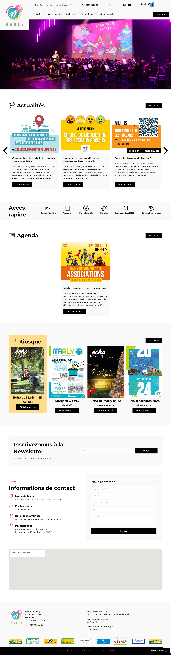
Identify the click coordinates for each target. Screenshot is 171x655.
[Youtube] (129, 5)
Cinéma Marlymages (151, 213)
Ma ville (38, 14)
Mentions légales (77, 650)
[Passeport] (67, 208)
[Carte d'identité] (48, 208)
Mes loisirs (70, 14)
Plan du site (91, 650)
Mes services (54, 14)
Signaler (104, 213)
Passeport (67, 213)
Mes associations (108, 14)
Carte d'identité (48, 213)
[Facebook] (124, 5)
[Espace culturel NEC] (125, 208)
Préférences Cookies (107, 650)
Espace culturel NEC (124, 213)
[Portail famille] (86, 208)
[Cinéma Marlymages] (151, 208)
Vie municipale (87, 14)
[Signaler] (104, 208)
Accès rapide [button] (157, 651)
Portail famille (86, 213)
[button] (110, 5)
